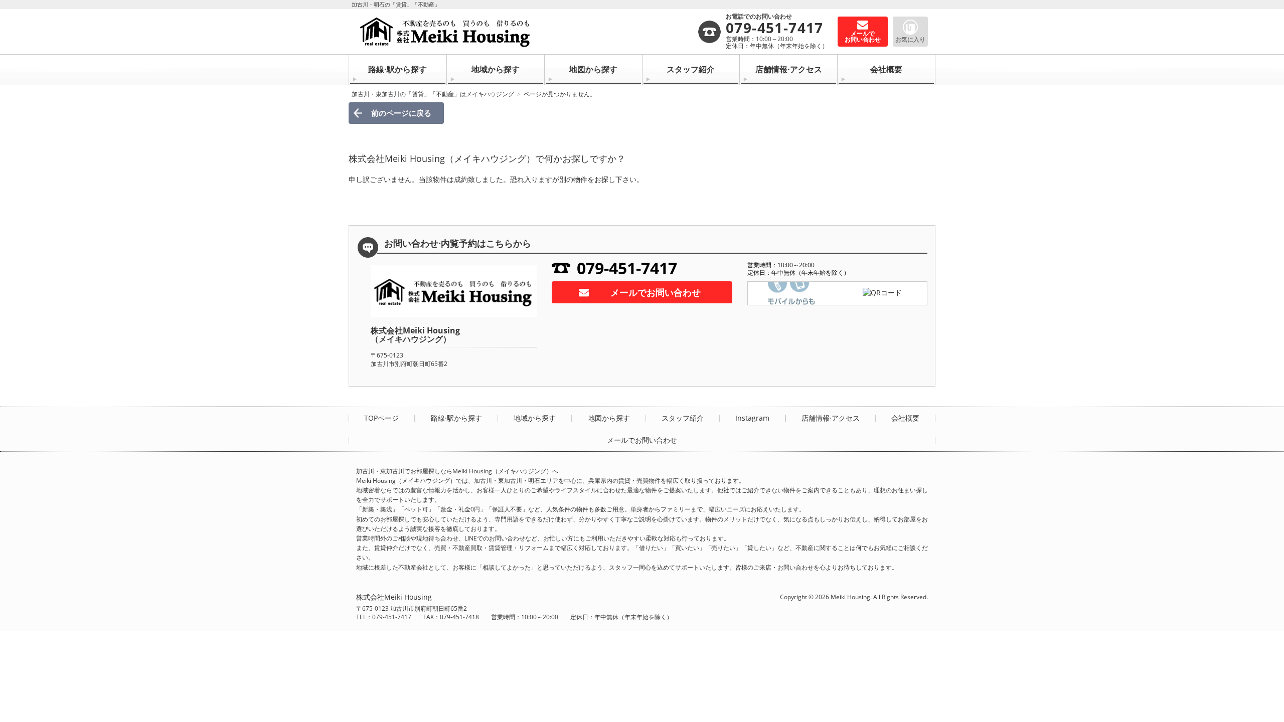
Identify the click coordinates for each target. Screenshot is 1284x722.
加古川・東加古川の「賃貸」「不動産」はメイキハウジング (433, 94)
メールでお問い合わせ (655, 292)
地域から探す (495, 69)
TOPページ (381, 418)
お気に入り (910, 39)
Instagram (752, 418)
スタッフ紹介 (691, 69)
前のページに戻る (401, 113)
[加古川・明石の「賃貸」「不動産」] (526, 31)
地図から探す (593, 69)
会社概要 (886, 69)
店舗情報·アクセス (788, 69)
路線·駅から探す (397, 69)
